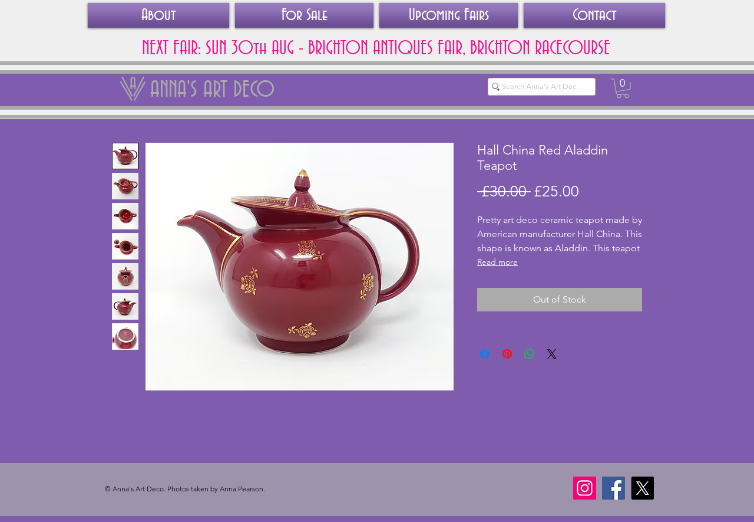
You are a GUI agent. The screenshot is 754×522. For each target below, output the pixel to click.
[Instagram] (584, 488)
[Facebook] (613, 488)
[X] (642, 488)
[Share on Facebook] (485, 354)
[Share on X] (552, 354)
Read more (497, 262)
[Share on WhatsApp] (529, 354)
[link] (622, 88)
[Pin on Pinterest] (507, 354)
